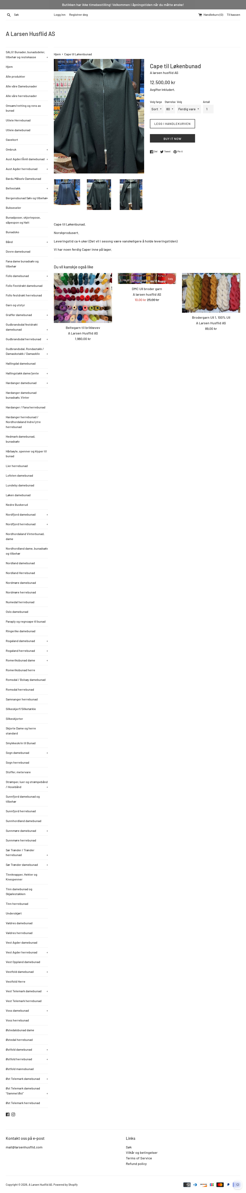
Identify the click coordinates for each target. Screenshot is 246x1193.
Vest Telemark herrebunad (24, 1001)
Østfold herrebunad (27, 1059)
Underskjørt (14, 913)
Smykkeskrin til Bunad (21, 743)
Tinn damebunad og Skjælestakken (19, 891)
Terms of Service (139, 1158)
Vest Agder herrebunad (27, 952)
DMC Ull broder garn (147, 289)
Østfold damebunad (27, 1049)
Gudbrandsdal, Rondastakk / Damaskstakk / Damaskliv (27, 351)
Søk (129, 1147)
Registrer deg (78, 14)
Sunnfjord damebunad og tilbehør (23, 799)
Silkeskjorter (14, 718)
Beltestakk (27, 188)
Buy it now (172, 138)
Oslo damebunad (17, 611)
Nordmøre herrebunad (21, 592)
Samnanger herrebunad (22, 699)
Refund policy (136, 1163)
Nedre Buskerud (17, 504)
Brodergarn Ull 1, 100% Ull (211, 317)
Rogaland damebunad (27, 641)
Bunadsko (12, 232)
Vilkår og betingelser (142, 1152)
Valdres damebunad (19, 923)
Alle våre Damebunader (21, 86)
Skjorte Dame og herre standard (21, 730)
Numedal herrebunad (20, 602)
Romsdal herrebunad (20, 689)
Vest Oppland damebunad (23, 962)
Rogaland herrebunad (27, 650)
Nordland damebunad (20, 563)
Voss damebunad (27, 1010)
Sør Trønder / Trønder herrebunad (27, 852)
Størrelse (170, 102)
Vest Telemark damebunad (27, 991)
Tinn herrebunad (17, 903)
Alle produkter (15, 76)
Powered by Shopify (65, 1184)
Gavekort (12, 139)
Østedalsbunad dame (20, 1030)
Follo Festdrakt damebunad (24, 285)
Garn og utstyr (15, 305)
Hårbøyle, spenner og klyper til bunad (26, 453)
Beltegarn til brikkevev (83, 327)
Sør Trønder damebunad (27, 864)
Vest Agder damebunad (21, 942)
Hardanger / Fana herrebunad (25, 407)
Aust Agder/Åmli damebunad (27, 159)
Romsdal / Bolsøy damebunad (26, 679)
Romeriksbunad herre (20, 670)
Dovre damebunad (18, 251)
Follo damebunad (27, 276)
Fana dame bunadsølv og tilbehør (22, 263)
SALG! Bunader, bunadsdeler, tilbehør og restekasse (27, 54)
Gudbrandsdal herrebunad (27, 339)
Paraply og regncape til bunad (26, 621)
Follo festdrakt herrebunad (24, 295)
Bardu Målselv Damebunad (23, 178)
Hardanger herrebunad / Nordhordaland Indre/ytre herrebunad (23, 422)
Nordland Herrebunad (20, 573)
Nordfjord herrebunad (27, 524)
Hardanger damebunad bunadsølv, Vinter (21, 395)
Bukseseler (13, 207)
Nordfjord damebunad (27, 514)
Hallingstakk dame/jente (27, 373)
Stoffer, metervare (18, 772)
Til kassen (233, 14)
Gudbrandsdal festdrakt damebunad (27, 327)
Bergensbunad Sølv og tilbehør (27, 198)
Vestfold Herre (15, 981)
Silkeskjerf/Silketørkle (21, 709)
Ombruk (27, 149)
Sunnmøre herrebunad (21, 840)
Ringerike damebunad (20, 631)
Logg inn (60, 14)
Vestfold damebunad (27, 971)
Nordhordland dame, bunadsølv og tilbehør (27, 551)
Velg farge (156, 102)
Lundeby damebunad (20, 485)
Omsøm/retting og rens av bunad (23, 108)
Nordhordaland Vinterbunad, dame (25, 536)
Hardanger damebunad (27, 383)
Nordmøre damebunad (21, 582)
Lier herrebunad (17, 466)
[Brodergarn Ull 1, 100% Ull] (211, 293)
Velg (179, 102)
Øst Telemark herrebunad (23, 1103)
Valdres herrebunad (19, 933)
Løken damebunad (18, 495)
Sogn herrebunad (17, 762)
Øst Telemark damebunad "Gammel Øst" (27, 1090)
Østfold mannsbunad (20, 1069)
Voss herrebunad (17, 1020)
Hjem (9, 66)
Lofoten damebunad (19, 475)
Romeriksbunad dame (27, 660)
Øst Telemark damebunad (27, 1078)
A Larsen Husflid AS (30, 33)
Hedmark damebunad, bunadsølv (20, 439)
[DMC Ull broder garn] (147, 278)
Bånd (27, 242)
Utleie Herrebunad (18, 120)
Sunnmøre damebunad (27, 830)
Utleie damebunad (18, 130)
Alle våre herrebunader (21, 96)
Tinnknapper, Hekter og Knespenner (21, 877)
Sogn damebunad (27, 752)
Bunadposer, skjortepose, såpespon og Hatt (23, 220)
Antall (206, 102)
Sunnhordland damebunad (23, 821)
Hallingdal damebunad (21, 363)
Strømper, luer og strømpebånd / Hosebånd (27, 784)
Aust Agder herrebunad (27, 169)
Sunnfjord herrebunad (21, 811)
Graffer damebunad (27, 315)
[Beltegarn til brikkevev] (83, 298)
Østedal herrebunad (19, 1039)
